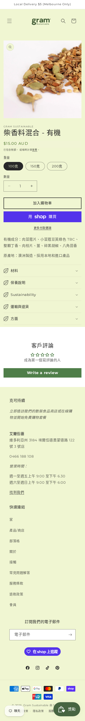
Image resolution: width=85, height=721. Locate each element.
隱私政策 (38, 711)
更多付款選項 (42, 228)
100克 (13, 166)
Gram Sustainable (36, 705)
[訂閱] (70, 634)
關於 (12, 551)
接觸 (12, 562)
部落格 (14, 541)
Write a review (42, 373)
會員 (12, 605)
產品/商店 (17, 530)
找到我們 (16, 492)
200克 (57, 166)
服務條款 (16, 583)
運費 (34, 149)
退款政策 (16, 594)
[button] (9, 21)
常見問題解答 (19, 573)
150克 (35, 166)
